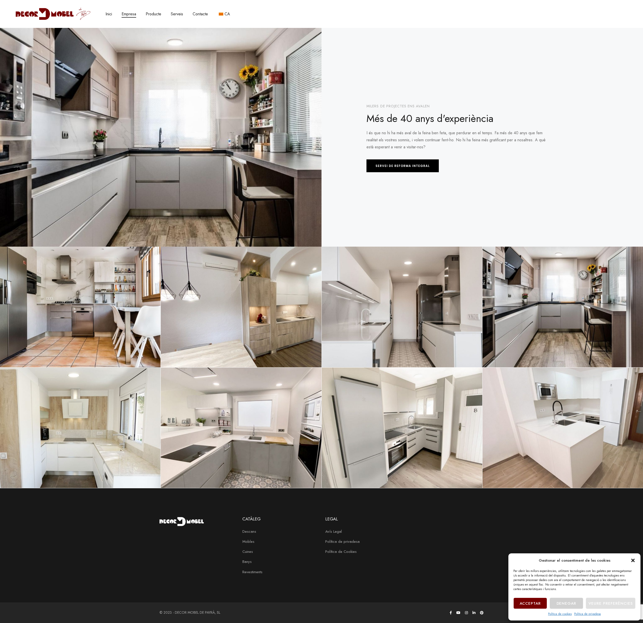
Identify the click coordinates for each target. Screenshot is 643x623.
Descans (249, 531)
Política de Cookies (341, 551)
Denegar (566, 603)
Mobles (248, 541)
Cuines (247, 551)
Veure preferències (610, 603)
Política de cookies (560, 614)
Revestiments (252, 572)
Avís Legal (333, 531)
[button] (632, 560)
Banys (247, 561)
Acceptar (530, 603)
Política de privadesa (587, 614)
